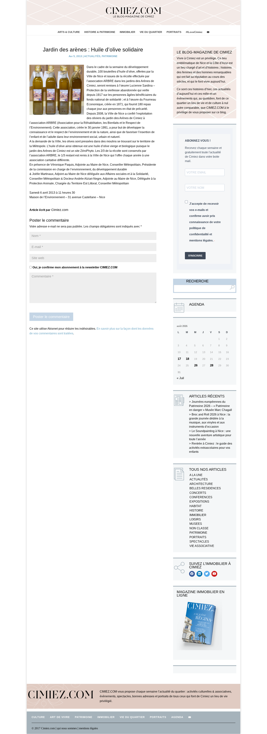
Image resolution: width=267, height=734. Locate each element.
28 (211, 365)
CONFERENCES (200, 497)
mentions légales (88, 728)
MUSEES (195, 523)
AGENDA (177, 717)
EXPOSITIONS (199, 501)
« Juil (180, 378)
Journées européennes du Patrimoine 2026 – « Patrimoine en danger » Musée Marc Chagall (210, 405)
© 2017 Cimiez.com (43, 728)
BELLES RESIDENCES (205, 488)
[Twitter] (207, 574)
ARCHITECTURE (201, 483)
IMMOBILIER (127, 32)
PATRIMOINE (109, 56)
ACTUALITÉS (92, 56)
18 (187, 359)
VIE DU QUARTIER (151, 32)
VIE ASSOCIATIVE (201, 545)
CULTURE (38, 717)
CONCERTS (197, 492)
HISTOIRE (196, 510)
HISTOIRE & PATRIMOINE (99, 32)
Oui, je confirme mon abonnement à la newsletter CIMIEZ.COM (74, 267)
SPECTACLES (199, 541)
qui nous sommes (67, 728)
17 (179, 359)
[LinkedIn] (199, 574)
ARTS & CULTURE (69, 32)
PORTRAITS (174, 32)
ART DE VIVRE (60, 717)
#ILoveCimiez (194, 32)
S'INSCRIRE (195, 255)
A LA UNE (196, 475)
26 (195, 365)
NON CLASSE (199, 528)
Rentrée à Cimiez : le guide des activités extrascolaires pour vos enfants (210, 447)
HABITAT (195, 506)
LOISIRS (195, 519)
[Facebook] (192, 574)
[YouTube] (214, 574)
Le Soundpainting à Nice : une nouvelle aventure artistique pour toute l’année (210, 435)
